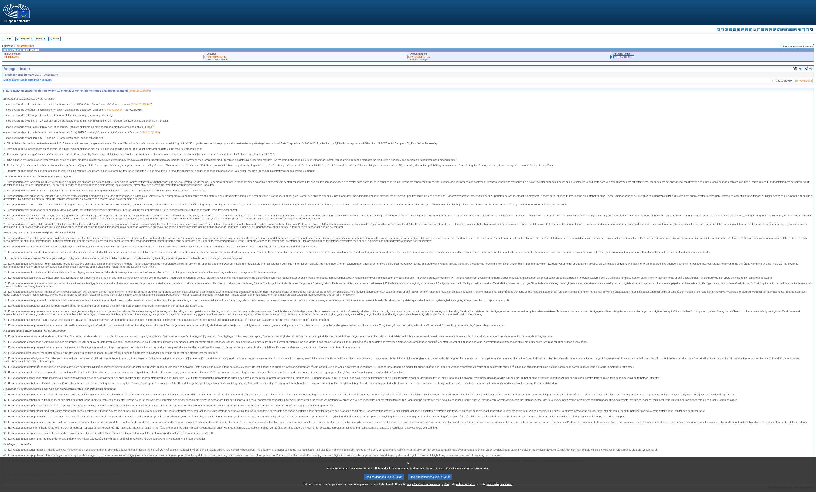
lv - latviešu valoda (766, 29)
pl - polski (787, 29)
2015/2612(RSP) (25, 46)
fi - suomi (807, 29)
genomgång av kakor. (499, 484)
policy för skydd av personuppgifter (427, 484)
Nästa (39, 39)
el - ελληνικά (742, 29)
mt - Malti (779, 29)
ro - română (795, 29)
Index (9, 39)
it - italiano (762, 29)
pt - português (791, 29)
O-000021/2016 (113, 109)
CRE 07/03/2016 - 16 (217, 59)
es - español (722, 29)
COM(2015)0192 (149, 132)
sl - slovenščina (803, 29)
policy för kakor (465, 484)
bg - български (718, 29)
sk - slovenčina (799, 29)
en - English (746, 29)
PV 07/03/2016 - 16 (216, 57)
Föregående (26, 39)
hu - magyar (774, 29)
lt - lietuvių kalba (770, 29)
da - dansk (730, 29)
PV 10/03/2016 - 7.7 (420, 57)
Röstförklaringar (419, 59)
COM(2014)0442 (141, 104)
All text (56, 39)
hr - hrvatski (758, 29)
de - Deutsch (734, 29)
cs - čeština (726, 29)
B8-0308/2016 (11, 57)
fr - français (750, 29)
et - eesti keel (738, 29)
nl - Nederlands (783, 29)
